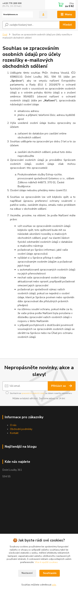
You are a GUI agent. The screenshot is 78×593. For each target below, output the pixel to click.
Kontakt (14, 433)
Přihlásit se (58, 386)
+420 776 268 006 (12, 3)
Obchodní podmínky (21, 429)
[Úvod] (17, 14)
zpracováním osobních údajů (33, 393)
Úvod (4, 34)
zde (54, 584)
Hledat (67, 24)
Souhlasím (49, 573)
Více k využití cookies (46, 562)
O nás (13, 425)
